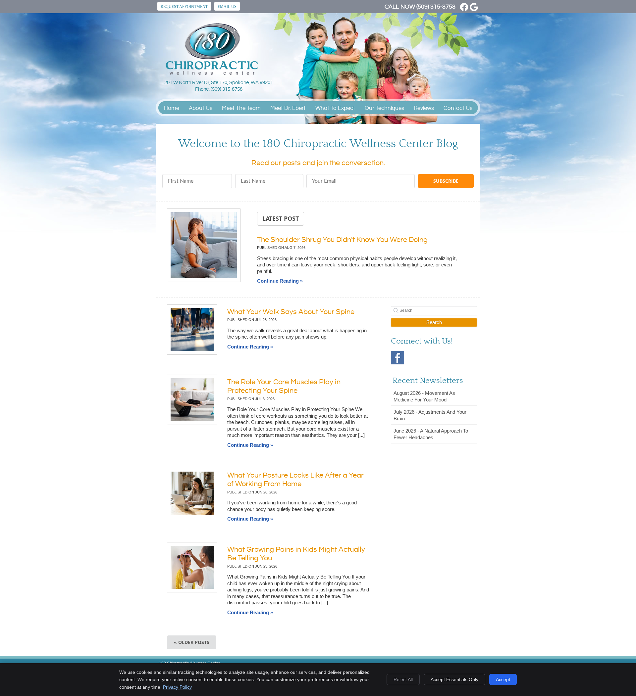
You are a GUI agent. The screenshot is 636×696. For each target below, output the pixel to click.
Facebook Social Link (397, 357)
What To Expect (335, 108)
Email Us (227, 6)
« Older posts (191, 642)
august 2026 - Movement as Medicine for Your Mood (424, 396)
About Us (200, 108)
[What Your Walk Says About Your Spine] (192, 329)
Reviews (424, 108)
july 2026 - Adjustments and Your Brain (430, 415)
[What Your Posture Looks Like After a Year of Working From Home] (192, 493)
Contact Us (458, 108)
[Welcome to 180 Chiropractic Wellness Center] (212, 73)
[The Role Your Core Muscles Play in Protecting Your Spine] (192, 400)
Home (171, 108)
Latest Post (280, 218)
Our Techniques (384, 108)
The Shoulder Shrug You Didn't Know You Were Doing (342, 240)
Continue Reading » (280, 281)
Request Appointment (184, 6)
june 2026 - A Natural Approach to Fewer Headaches (431, 434)
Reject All (403, 679)
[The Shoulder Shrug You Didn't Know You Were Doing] (203, 246)
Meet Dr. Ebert (288, 108)
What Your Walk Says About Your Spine (290, 312)
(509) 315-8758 (435, 7)
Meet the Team (241, 108)
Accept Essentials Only (454, 679)
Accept (503, 679)
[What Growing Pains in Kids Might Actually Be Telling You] (192, 567)
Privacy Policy (177, 687)
